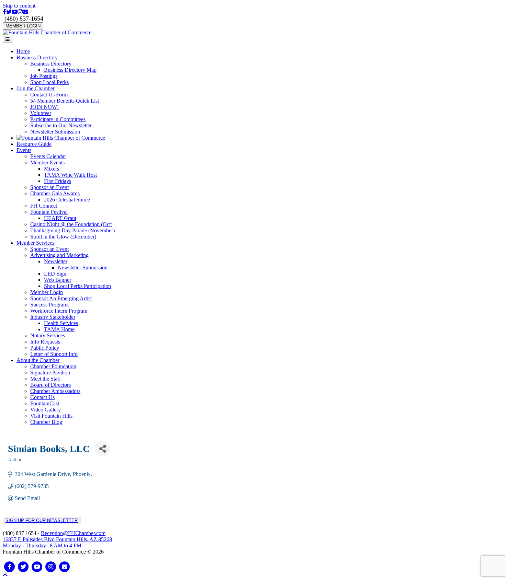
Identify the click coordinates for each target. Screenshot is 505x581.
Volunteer (40, 113)
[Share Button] (102, 448)
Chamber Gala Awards (55, 193)
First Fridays (57, 181)
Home (23, 51)
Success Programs (49, 304)
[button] (5, 575)
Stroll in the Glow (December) (63, 237)
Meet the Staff (45, 379)
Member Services (35, 243)
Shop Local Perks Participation (77, 286)
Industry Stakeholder (52, 317)
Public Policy (44, 348)
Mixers (51, 169)
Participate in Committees (58, 119)
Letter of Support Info (54, 354)
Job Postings (43, 76)
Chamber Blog (46, 422)
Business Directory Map (70, 70)
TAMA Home (59, 329)
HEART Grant (60, 218)
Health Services (61, 323)
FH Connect (43, 206)
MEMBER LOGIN (23, 25)
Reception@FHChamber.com (73, 533)
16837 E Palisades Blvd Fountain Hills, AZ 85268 (57, 542)
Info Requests (45, 342)
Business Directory (37, 57)
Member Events (47, 162)
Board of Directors (50, 385)
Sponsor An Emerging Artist (61, 298)
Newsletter (55, 261)
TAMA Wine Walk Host (70, 175)
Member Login (46, 292)
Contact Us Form (49, 94)
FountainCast (44, 403)
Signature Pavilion (50, 372)
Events (23, 150)
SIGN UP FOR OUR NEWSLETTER (41, 520)
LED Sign (55, 274)
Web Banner (57, 280)
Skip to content (19, 6)
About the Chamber (37, 360)
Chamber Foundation (53, 366)
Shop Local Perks (49, 82)
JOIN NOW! (44, 107)
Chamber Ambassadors (55, 391)
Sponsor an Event (49, 187)
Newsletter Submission (55, 132)
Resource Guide (34, 144)
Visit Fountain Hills (51, 416)
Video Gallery (45, 409)
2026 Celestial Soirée (67, 199)
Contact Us (42, 397)
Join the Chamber (35, 88)
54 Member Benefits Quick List (64, 101)
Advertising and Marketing (59, 255)
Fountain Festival (49, 212)
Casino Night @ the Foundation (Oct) (71, 224)
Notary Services (47, 335)
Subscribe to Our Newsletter (61, 125)
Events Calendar (48, 156)
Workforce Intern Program (58, 311)
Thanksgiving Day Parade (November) (72, 230)
